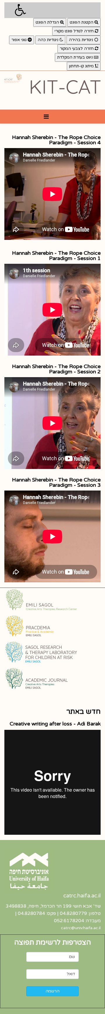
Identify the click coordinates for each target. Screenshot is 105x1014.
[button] (52, 10)
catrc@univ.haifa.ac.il (81, 927)
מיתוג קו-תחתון (82, 66)
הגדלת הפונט (48, 22)
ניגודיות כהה (49, 39)
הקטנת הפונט (82, 22)
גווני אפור (19, 39)
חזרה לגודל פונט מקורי (75, 31)
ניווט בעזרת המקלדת (75, 57)
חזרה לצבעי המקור (77, 48)
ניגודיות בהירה (81, 39)
